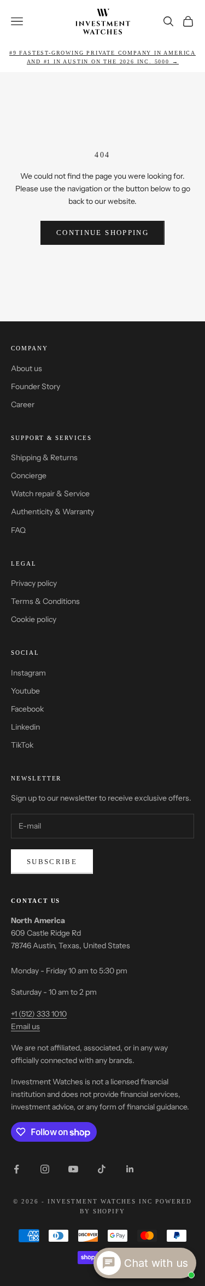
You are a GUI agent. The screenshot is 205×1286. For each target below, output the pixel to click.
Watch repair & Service (50, 493)
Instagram (28, 673)
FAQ (18, 530)
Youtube (25, 691)
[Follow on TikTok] (101, 1169)
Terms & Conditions (45, 601)
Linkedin (25, 727)
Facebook (27, 709)
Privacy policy (34, 583)
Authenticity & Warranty (52, 511)
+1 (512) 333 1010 (39, 1014)
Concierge (28, 475)
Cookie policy (33, 619)
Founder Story (35, 386)
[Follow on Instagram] (44, 1169)
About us (26, 368)
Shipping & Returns (44, 457)
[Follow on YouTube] (73, 1169)
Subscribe (52, 862)
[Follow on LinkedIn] (130, 1169)
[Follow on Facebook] (16, 1169)
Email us (25, 1026)
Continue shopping (102, 232)
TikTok (22, 745)
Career (22, 404)
